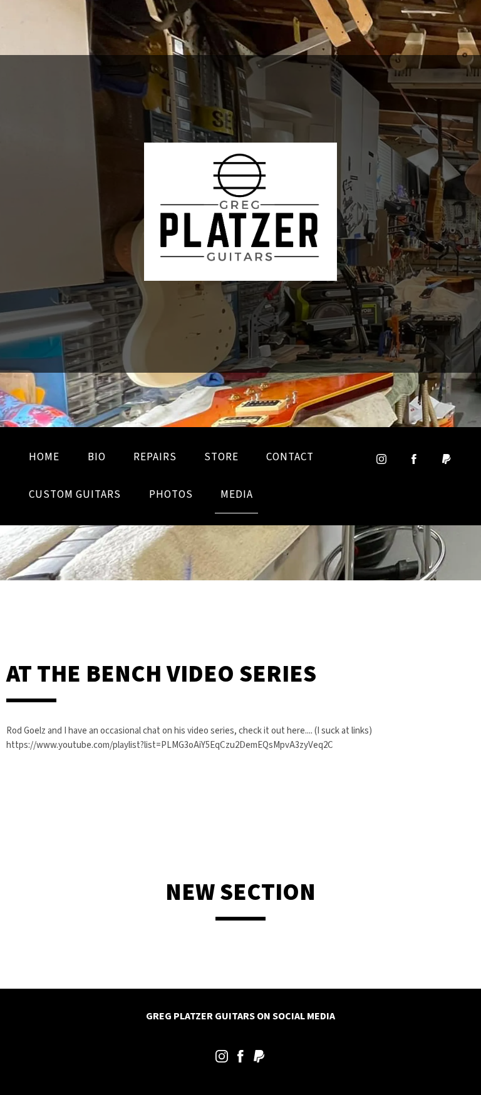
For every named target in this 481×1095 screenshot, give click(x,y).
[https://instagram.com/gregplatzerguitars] (381, 459)
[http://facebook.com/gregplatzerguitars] (414, 459)
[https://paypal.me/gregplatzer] (447, 459)
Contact (290, 457)
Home (44, 457)
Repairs (155, 457)
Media (236, 494)
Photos (171, 494)
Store (221, 457)
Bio (97, 457)
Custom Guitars (75, 494)
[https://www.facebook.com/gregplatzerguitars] (240, 1058)
